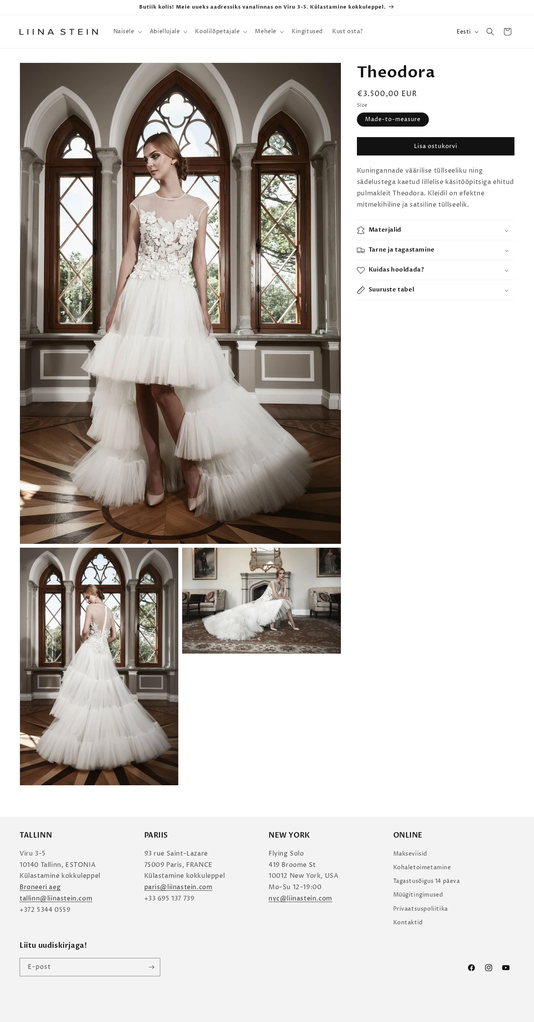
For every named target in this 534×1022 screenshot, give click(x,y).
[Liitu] (151, 967)
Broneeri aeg (40, 887)
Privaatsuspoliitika (420, 909)
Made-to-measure (393, 119)
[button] (127, 31)
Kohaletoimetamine (422, 867)
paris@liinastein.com (178, 887)
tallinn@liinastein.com (56, 898)
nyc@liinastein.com (300, 898)
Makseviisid (410, 854)
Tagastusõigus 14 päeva (426, 881)
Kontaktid (408, 922)
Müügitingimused (418, 895)
